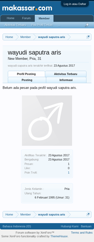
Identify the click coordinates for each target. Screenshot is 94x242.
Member (44, 18)
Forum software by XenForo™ (35, 232)
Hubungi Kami (69, 226)
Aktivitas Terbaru (65, 74)
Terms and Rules (82, 232)
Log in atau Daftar (75, 4)
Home (10, 18)
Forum (26, 18)
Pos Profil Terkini (41, 24)
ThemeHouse (59, 236)
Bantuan (86, 226)
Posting (27, 80)
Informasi (66, 80)
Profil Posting (26, 74)
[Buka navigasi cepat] (88, 37)
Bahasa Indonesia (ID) (17, 226)
